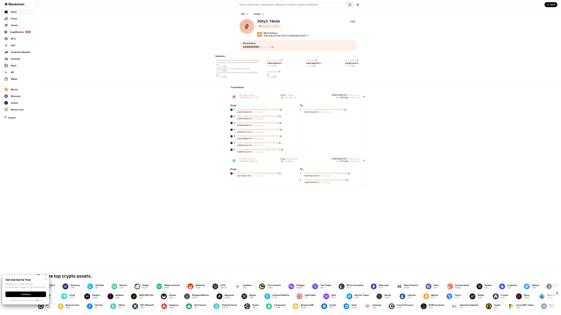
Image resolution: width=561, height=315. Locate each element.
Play (243, 14)
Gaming (257, 14)
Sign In (552, 5)
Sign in (38, 300)
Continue (25, 294)
